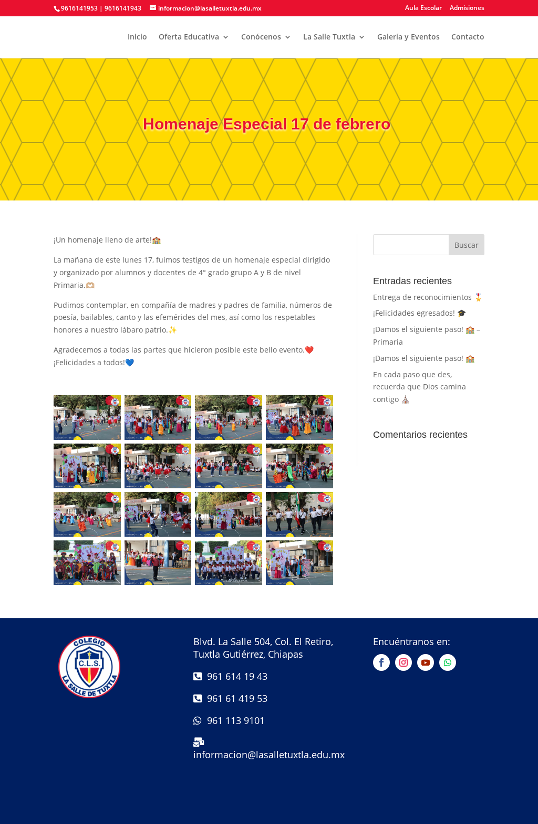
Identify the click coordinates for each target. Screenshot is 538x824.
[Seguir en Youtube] (425, 662)
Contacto (467, 37)
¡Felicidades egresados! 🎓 (419, 313)
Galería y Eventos (408, 37)
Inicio (137, 37)
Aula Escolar (423, 8)
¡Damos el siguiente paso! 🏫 (423, 358)
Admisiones (467, 8)
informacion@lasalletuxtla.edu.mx (269, 754)
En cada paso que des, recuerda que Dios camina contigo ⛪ (419, 387)
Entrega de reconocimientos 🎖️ (428, 297)
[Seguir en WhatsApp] (447, 662)
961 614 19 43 (234, 676)
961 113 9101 (233, 720)
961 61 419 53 (234, 698)
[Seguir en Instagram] (403, 662)
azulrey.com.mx (269, 816)
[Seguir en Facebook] (381, 662)
